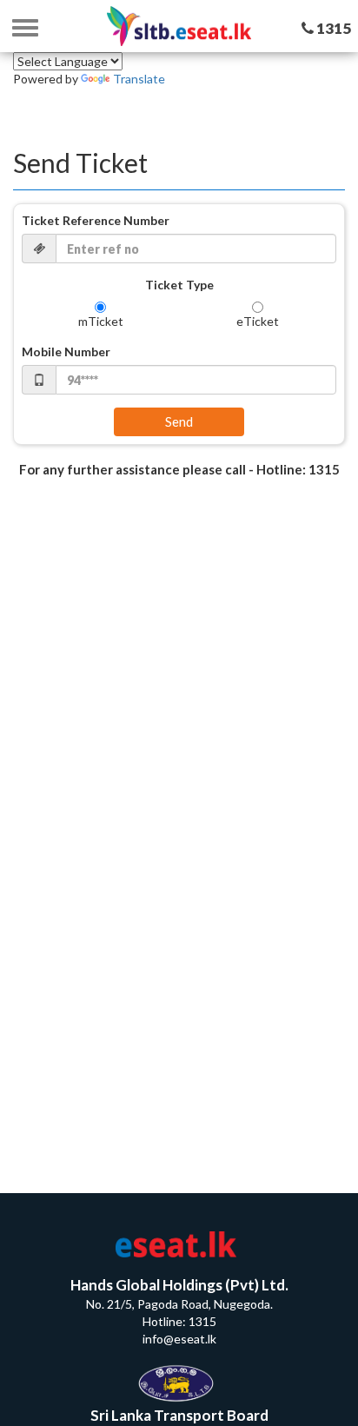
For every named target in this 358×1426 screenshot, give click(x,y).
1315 (332, 28)
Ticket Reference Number (95, 220)
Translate (139, 78)
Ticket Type (179, 284)
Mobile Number (66, 351)
